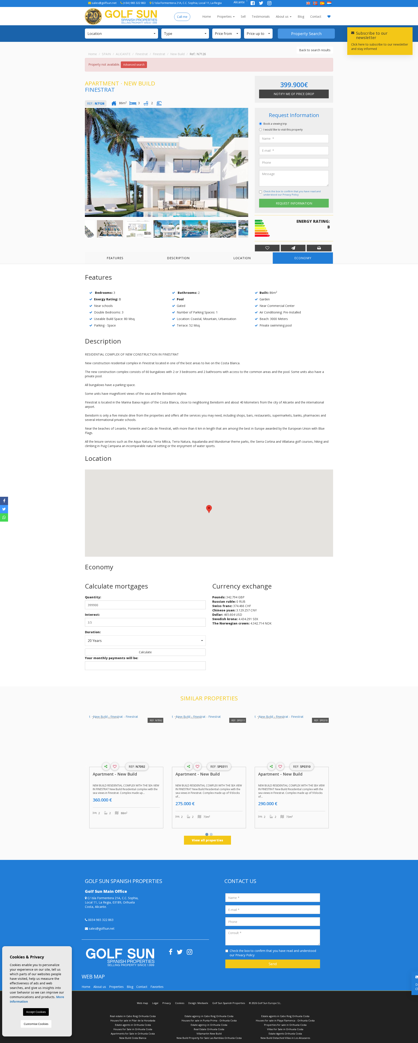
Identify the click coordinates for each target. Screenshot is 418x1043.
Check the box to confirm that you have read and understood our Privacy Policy (292, 193)
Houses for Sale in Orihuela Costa (132, 1029)
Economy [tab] (302, 258)
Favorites (156, 987)
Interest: (92, 615)
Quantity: (93, 597)
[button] (121, 34)
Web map (142, 1003)
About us (282, 16)
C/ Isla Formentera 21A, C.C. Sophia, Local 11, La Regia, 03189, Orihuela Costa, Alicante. (111, 902)
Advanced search (134, 64)
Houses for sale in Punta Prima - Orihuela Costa (209, 1020)
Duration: (93, 632)
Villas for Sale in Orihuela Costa (285, 1029)
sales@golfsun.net (103, 3)
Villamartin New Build (209, 1033)
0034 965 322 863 (100, 920)
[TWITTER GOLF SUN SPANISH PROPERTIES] (261, 4)
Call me (182, 17)
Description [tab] (178, 258)
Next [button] (247, 162)
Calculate (145, 652)
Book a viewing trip (275, 124)
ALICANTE (123, 54)
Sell (243, 16)
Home (206, 16)
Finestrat (141, 54)
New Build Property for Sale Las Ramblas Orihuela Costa (209, 1038)
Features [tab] (115, 258)
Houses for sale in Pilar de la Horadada (132, 1020)
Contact (315, 16)
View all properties (207, 840)
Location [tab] (242, 258)
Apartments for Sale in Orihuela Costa (133, 1033)
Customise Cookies (36, 1024)
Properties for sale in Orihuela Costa (285, 1024)
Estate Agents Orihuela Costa (285, 1033)
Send (273, 963)
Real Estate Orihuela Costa (209, 1029)
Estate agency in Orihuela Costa (209, 1024)
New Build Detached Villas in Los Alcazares (285, 1038)
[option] (166, 162)
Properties (225, 16)
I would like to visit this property (283, 129)
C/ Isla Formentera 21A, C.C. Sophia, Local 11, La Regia (186, 3)
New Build (177, 54)
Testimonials (261, 16)
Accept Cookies (36, 1012)
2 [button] (211, 835)
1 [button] (207, 835)
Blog (301, 16)
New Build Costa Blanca (132, 1038)
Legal (155, 1003)
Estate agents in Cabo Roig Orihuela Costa (285, 1016)
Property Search (306, 33)
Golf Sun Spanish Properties (228, 1003)
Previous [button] (86, 162)
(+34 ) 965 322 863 (134, 3)
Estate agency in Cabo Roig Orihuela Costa (209, 1016)
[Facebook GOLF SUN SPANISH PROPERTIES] (253, 4)
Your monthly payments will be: (111, 658)
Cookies (179, 1003)
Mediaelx (202, 1003)
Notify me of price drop (294, 94)
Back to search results (314, 50)
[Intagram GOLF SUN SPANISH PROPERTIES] (269, 4)
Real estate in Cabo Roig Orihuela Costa (133, 1016)
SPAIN (106, 54)
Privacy (166, 1003)
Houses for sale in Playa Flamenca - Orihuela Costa (285, 1020)
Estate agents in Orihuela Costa (133, 1024)
